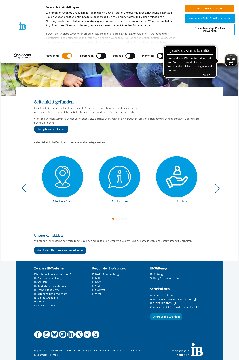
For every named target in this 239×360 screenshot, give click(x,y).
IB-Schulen (40, 282)
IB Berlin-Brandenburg (105, 274)
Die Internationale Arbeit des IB (52, 274)
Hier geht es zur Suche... (51, 129)
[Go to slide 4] (123, 219)
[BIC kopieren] (175, 303)
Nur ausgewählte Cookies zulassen (209, 18)
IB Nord (96, 282)
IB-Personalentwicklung (48, 278)
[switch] (101, 56)
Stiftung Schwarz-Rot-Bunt (165, 278)
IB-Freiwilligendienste (47, 289)
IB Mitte (96, 278)
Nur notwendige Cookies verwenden (210, 29)
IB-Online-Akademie (46, 297)
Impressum (40, 350)
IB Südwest (98, 289)
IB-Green (39, 301)
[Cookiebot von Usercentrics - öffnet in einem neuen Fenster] (22, 56)
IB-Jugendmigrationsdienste (50, 293)
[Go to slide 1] (114, 219)
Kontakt (54, 354)
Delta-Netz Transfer (45, 305)
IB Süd (96, 286)
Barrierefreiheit (102, 350)
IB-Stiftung (156, 274)
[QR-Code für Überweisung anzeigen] (197, 307)
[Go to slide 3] (120, 219)
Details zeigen (182, 55)
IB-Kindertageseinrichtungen (51, 286)
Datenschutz (55, 350)
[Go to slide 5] (126, 219)
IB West (96, 293)
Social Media (118, 350)
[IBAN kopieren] (195, 299)
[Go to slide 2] (117, 219)
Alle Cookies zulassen (209, 8)
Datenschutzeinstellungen (78, 350)
